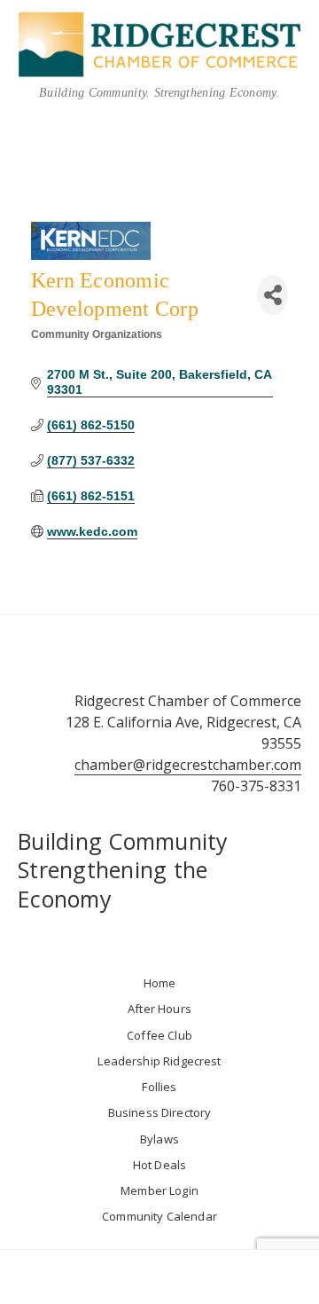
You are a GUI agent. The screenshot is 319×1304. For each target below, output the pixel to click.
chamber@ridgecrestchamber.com (187, 764)
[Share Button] (272, 295)
